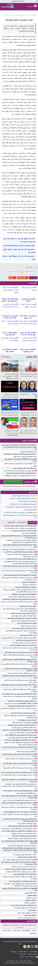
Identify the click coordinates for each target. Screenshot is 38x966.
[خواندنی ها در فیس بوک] (28, 947)
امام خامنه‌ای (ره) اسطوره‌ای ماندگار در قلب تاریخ (23, 621)
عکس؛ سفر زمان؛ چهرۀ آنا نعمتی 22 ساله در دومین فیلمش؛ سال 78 (18, 772)
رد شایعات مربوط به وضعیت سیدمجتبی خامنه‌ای (23, 613)
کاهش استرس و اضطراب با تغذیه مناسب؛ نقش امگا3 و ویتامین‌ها (19, 638)
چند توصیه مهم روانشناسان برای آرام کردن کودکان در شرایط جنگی (19, 599)
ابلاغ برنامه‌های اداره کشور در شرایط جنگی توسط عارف (18, 245)
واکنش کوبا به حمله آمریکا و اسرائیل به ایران (24, 874)
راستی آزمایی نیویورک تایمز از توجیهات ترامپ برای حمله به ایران (19, 800)
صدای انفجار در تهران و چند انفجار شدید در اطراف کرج (22, 701)
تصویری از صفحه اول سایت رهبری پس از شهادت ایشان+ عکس (19, 860)
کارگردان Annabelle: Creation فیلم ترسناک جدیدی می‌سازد (20, 703)
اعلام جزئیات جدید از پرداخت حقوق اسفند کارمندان (23, 645)
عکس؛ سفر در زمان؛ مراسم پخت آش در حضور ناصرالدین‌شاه (20, 652)
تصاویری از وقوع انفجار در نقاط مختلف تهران (23, 723)
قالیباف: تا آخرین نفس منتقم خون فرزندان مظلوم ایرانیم (21, 618)
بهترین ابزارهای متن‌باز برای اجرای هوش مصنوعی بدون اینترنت (19, 526)
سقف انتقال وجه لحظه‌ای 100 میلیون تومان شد (24, 728)
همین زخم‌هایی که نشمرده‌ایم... (28, 452)
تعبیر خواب (22, 954)
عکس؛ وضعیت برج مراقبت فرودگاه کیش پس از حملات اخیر (20, 552)
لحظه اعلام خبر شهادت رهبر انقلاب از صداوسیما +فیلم (22, 826)
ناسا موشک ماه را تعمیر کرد (29, 585)
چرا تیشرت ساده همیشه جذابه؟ (27, 501)
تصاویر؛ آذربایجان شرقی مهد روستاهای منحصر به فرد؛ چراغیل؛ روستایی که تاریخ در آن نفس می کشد (20, 744)
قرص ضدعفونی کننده (29, 510)
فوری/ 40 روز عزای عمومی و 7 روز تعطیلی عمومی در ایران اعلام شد (19, 828)
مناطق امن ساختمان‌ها (30, 903)
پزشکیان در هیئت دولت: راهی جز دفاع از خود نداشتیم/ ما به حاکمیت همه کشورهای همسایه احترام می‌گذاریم (21, 541)
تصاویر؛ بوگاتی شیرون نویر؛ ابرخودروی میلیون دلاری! (22, 738)
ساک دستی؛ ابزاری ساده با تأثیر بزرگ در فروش (23, 496)
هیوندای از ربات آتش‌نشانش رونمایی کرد (25, 587)
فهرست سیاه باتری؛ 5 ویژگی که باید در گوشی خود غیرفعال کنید (19, 476)
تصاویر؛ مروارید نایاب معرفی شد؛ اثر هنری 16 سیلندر (22, 733)
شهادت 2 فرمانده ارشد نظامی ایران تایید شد (24, 855)
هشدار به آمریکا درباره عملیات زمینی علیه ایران (24, 531)
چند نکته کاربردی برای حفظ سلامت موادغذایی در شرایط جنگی (20, 454)
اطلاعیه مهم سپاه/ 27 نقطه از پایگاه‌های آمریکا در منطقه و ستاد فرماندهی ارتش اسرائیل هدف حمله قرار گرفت (20, 885)
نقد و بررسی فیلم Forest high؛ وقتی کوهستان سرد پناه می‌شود (19, 730)
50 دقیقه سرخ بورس (30, 900)
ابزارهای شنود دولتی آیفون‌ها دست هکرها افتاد (24, 594)
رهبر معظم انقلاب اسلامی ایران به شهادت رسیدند (23, 905)
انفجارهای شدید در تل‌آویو (29, 582)
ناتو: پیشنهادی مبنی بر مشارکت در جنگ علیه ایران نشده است (20, 528)
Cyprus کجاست (16, 931)
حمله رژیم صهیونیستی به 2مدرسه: (27, 918)
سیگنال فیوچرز (33, 933)
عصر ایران (29, 267)
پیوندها (14, 951)
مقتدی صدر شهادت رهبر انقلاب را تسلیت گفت (24, 836)
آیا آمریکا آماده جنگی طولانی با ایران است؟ (25, 908)
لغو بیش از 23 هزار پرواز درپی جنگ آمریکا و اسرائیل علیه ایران (20, 575)
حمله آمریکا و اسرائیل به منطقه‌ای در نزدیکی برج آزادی (22, 725)
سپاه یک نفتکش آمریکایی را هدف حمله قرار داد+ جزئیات (21, 559)
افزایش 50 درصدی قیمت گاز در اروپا (26, 623)
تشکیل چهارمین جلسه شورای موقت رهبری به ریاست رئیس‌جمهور (19, 549)
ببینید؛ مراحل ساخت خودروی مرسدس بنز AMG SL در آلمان (20, 735)
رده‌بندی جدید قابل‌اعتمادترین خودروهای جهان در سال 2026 (20, 740)
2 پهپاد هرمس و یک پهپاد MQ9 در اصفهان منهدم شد (22, 597)
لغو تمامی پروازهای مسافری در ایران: (26, 913)
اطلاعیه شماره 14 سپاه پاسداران (28, 606)
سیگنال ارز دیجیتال (6, 931)
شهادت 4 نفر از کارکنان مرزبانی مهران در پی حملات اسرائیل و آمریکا (19, 694)
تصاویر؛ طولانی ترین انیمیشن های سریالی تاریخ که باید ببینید (19, 471)
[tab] (32, 522)
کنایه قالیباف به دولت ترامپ (29, 533)
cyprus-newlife (26, 931)
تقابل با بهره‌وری (32, 895)
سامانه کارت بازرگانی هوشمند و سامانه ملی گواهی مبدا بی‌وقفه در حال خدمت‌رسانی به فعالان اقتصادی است (20, 591)
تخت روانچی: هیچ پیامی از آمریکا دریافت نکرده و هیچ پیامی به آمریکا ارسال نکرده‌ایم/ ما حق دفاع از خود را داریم (20, 562)
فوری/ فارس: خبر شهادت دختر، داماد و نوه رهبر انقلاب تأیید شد (19, 812)
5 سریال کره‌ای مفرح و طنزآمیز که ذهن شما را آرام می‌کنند (21, 473)
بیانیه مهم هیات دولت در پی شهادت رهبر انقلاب (23, 833)
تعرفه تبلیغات (22, 951)
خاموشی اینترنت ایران (30, 915)
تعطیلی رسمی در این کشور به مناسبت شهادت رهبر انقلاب (21, 872)
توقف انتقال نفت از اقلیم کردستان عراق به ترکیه (24, 616)
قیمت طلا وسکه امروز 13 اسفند (28, 635)
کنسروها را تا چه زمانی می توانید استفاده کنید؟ (24, 643)
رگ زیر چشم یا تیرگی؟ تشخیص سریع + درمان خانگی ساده (20, 507)
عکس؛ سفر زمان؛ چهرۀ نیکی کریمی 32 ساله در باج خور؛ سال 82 (19, 791)
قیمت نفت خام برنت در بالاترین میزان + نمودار (24, 628)
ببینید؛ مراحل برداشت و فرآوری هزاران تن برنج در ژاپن (22, 706)
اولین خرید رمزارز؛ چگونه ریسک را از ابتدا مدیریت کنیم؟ (21, 673)
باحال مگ (34, 931)
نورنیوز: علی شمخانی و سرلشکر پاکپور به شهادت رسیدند (21, 846)
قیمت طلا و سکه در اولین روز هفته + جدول (24, 468)
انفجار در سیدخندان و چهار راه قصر (27, 720)
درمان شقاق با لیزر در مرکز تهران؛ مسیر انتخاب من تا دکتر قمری (19, 513)
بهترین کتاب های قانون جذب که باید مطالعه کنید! (22, 504)
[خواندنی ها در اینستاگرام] (32, 947)
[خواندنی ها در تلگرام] (24, 947)
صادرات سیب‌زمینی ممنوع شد (28, 626)
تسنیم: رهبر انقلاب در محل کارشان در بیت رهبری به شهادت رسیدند (19, 831)
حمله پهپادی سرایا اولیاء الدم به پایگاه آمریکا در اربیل (22, 881)
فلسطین (11, 278)
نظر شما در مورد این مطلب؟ (12, 482)
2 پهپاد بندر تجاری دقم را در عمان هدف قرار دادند (23, 713)
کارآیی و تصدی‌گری (31, 898)
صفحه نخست (33, 951)
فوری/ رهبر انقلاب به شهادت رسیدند (26, 823)
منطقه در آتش (32, 910)
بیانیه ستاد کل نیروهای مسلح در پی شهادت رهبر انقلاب (21, 838)
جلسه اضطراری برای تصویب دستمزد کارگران (25, 457)
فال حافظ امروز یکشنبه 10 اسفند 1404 (26, 752)
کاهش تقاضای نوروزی (30, 893)
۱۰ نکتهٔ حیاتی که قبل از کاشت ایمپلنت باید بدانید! (22, 498)
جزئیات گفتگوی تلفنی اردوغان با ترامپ (26, 793)
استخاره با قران (32, 954)
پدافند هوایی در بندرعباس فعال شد (27, 857)
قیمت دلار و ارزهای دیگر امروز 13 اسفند (26, 640)
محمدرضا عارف (22, 278)
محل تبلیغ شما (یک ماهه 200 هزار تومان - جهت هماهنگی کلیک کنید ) (19, 926)
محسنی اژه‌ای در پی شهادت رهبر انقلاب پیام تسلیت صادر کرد (20, 869)
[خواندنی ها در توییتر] (36, 947)
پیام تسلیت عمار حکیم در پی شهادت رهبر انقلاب (23, 867)
